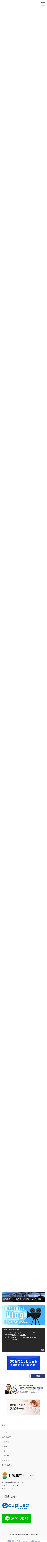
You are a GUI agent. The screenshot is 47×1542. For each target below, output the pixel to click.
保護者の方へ (7, 1437)
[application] (23, 1340)
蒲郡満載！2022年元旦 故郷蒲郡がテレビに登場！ (23, 1299)
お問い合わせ (7, 1465)
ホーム (4, 1432)
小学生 (4, 1451)
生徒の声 (5, 1456)
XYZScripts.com (35, 1541)
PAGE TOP (43, 1493)
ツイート (5, 1425)
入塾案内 (5, 1442)
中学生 (4, 1446)
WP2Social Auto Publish (14, 1541)
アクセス (5, 1460)
